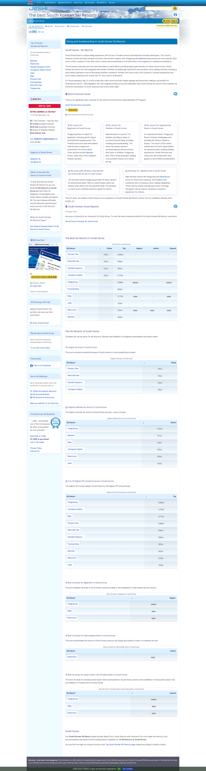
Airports (102, 3)
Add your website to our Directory (44, 403)
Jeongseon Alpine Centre (76, 275)
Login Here (36, 286)
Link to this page (37, 442)
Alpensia (142, 58)
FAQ (42, 32)
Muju (69, 296)
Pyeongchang (73, 289)
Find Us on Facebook (42, 365)
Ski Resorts (37, 26)
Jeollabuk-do (35, 162)
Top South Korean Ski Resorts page (120, 744)
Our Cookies (128, 769)
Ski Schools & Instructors (43, 397)
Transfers (74, 26)
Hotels (61, 26)
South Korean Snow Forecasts (78, 105)
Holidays (90, 3)
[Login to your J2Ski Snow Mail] (45, 256)
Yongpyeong (72, 282)
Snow (50, 26)
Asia (30, 21)
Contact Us (35, 451)
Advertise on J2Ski (38, 436)
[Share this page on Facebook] (175, 15)
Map (33, 32)
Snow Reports (65, 3)
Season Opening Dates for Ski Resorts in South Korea (44, 228)
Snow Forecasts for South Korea (84, 221)
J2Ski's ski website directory (44, 391)
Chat (113, 3)
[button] (96, 248)
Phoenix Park (72, 254)
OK (119, 769)
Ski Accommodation (40, 394)
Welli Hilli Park (73, 261)
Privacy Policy (36, 448)
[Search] (175, 8)
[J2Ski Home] (38, 10)
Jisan (69, 303)
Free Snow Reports (44, 277)
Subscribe (73, 110)
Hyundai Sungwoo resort (76, 268)
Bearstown (72, 310)
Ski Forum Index (43, 348)
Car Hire (88, 26)
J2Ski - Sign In (171, 21)
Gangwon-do (35, 159)
